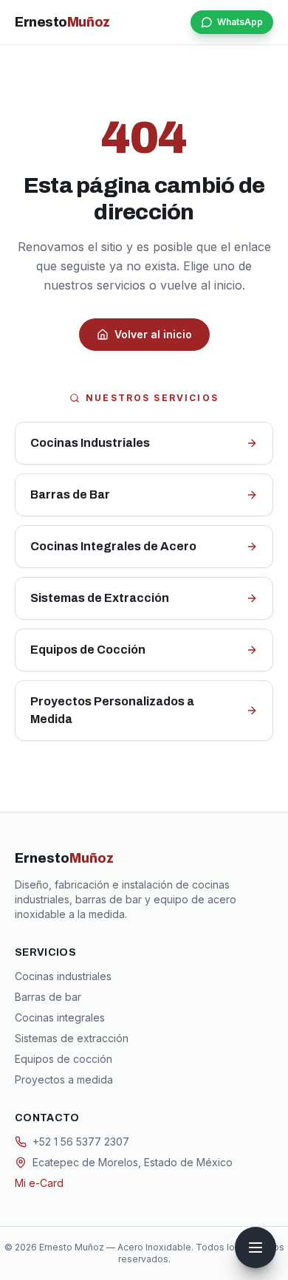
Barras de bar (48, 996)
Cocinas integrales (60, 1017)
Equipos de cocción (63, 1059)
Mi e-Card (39, 1183)
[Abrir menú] (255, 1247)
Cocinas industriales (63, 976)
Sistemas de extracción (71, 1038)
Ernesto (62, 22)
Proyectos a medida (64, 1079)
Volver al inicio (153, 334)
